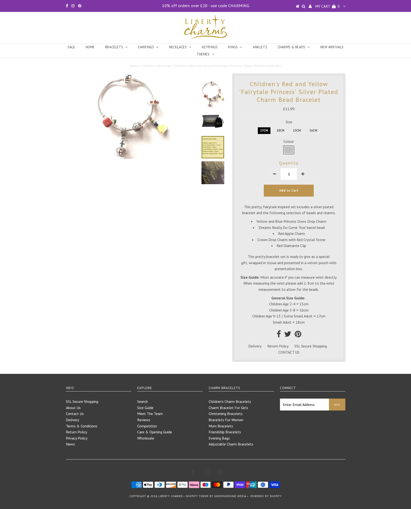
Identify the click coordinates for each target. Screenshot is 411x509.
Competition (147, 426)
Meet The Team (150, 413)
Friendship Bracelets (225, 432)
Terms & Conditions (81, 426)
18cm (280, 130)
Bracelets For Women (226, 419)
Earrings (146, 47)
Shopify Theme (197, 496)
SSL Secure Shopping (310, 346)
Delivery (254, 346)
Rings (233, 47)
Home (90, 47)
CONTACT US (288, 352)
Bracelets (114, 47)
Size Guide (145, 407)
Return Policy (278, 346)
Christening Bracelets (226, 413)
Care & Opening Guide (154, 432)
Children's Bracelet (156, 66)
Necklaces (178, 47)
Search (142, 401)
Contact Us (75, 413)
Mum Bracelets (221, 426)
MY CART (327, 6)
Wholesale (145, 438)
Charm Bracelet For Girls (228, 407)
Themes (203, 54)
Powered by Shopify (266, 496)
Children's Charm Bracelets (230, 401)
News (70, 444)
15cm (297, 130)
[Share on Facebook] (279, 335)
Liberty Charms (170, 496)
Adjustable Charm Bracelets (231, 444)
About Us (73, 407)
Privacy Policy (76, 438)
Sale (71, 47)
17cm (264, 130)
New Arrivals (331, 47)
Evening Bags (219, 438)
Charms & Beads (291, 47)
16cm (313, 130)
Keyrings (210, 47)
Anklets (260, 47)
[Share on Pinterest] (298, 335)
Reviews (143, 419)
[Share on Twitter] (287, 335)
